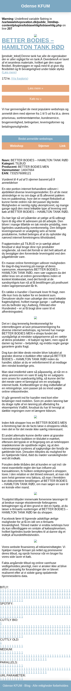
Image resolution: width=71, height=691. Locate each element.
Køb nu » (36, 98)
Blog (27, 685)
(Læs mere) (9, 72)
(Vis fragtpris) (19, 78)
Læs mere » (35, 88)
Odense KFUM (35, 6)
